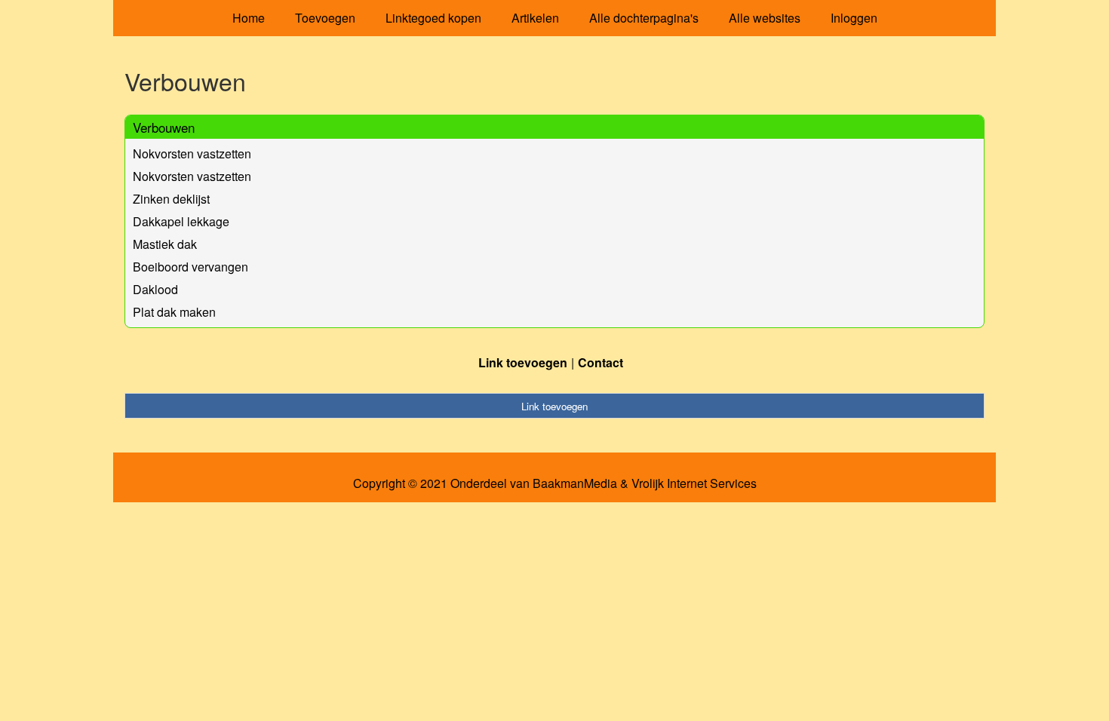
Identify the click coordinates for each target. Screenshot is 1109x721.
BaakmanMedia (575, 483)
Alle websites (764, 17)
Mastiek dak (165, 244)
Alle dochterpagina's (644, 17)
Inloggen (854, 17)
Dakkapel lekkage (181, 221)
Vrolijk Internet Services (694, 483)
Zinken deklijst (171, 198)
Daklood (155, 289)
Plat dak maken (174, 312)
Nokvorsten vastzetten (192, 153)
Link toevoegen (522, 362)
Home (248, 17)
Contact (600, 362)
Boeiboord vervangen (190, 266)
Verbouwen (164, 127)
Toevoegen (325, 17)
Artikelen (535, 17)
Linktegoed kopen (433, 17)
